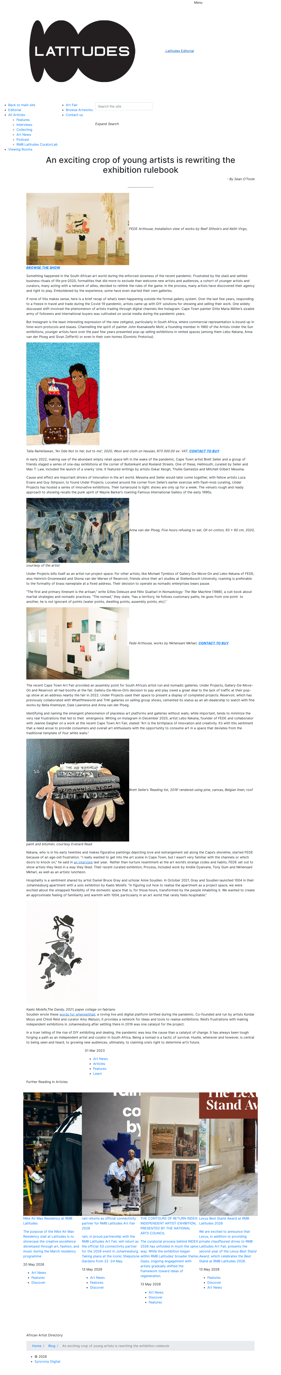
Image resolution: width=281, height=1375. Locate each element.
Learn (97, 1073)
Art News (23, 134)
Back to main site (21, 105)
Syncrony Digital (47, 1361)
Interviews (24, 125)
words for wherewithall (77, 1014)
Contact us (74, 115)
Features (23, 120)
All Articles (16, 115)
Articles (99, 1064)
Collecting (24, 130)
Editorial (14, 110)
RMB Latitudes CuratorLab (37, 144)
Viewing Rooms (20, 149)
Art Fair (72, 105)
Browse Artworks (79, 110)
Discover (38, 1282)
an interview (83, 862)
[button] (99, 117)
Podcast (22, 139)
